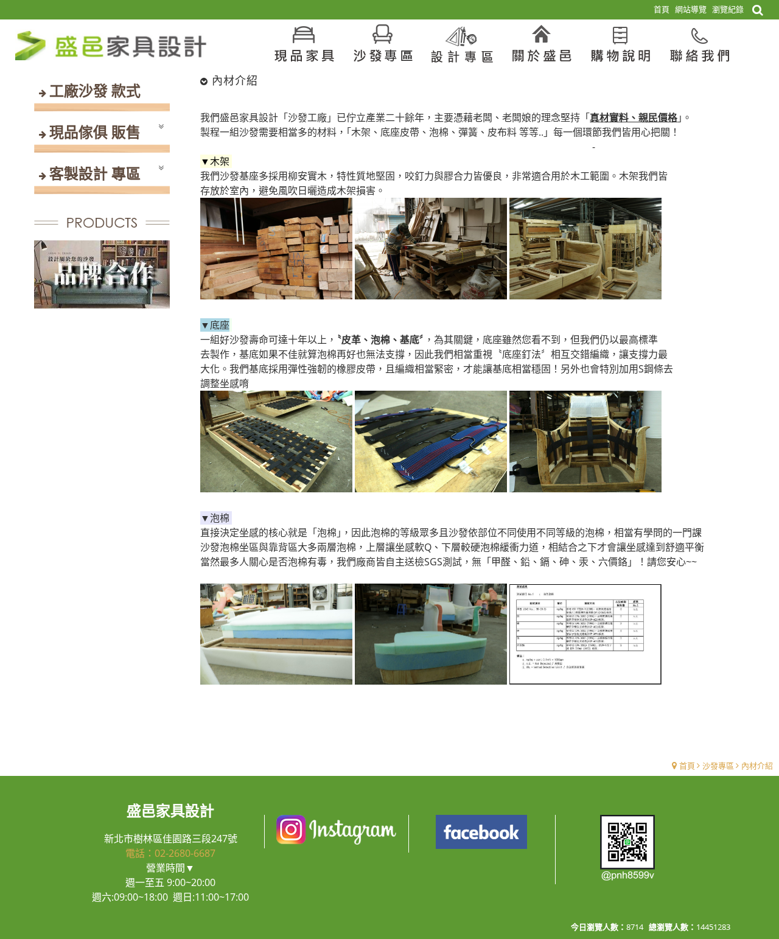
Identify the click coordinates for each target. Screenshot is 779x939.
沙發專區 (718, 765)
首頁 (687, 765)
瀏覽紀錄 (728, 9)
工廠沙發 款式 (95, 90)
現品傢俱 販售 (95, 132)
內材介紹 (757, 765)
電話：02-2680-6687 (170, 853)
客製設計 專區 (95, 173)
